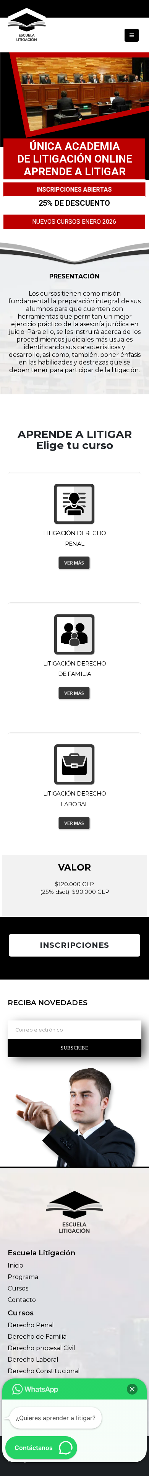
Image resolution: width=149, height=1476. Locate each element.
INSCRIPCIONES (74, 945)
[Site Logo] (27, 26)
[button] (132, 35)
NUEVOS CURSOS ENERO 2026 (74, 221)
